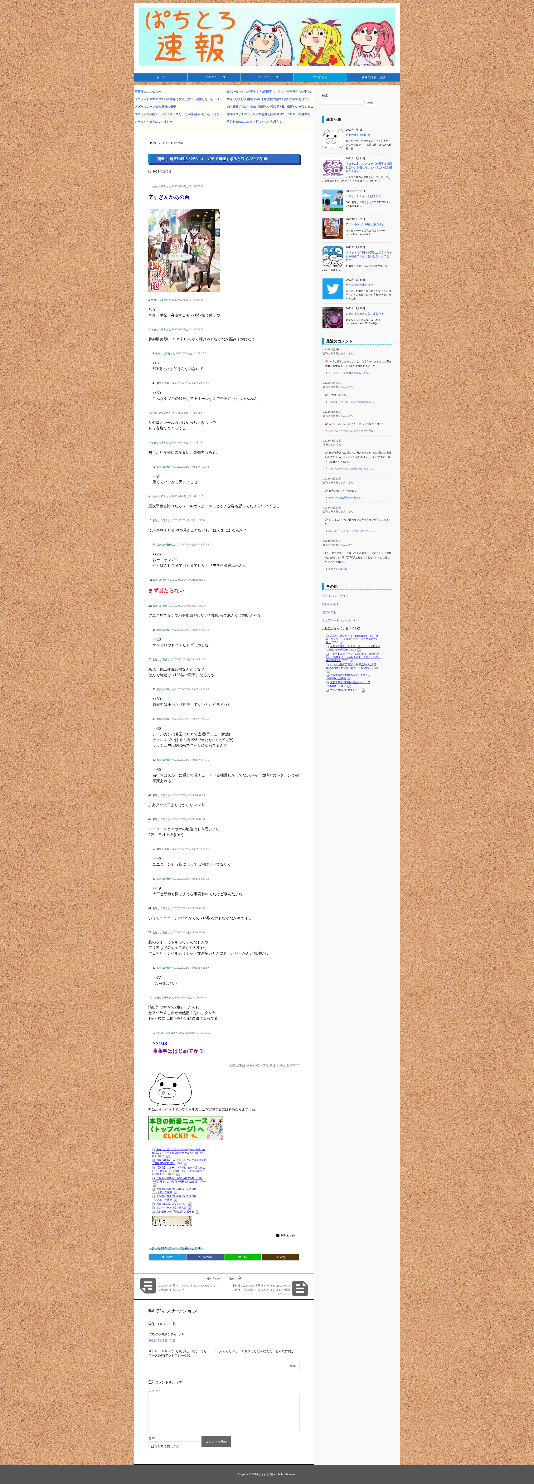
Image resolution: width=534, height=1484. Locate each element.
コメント (155, 1390)
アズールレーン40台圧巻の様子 (155, 106)
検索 (325, 95)
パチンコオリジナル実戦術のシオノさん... (351, 468)
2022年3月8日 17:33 (162, 1340)
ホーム (157, 143)
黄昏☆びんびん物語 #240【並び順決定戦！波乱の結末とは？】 (268, 99)
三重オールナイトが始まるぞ (363, 196)
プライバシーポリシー (336, 596)
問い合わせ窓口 (332, 604)
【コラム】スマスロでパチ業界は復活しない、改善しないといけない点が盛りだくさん (192, 99)
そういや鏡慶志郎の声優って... (345, 497)
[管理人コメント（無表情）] (170, 1089)
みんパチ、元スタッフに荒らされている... (351, 531)
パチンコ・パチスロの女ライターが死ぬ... (351, 430)
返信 (293, 1366)
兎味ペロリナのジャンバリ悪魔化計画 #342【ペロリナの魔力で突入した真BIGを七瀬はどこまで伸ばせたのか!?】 (301, 114)
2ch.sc (251, 1065)
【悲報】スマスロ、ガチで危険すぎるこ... (351, 402)
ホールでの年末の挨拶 (359, 285)
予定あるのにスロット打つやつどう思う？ (254, 121)
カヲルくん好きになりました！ (155, 121)
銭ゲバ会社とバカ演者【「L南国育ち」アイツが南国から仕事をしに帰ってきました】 (283, 91)
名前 (152, 1438)
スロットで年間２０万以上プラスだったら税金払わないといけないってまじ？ (186, 114)
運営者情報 (329, 612)
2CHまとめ (176, 143)
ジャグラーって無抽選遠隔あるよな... (349, 373)
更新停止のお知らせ (148, 91)
